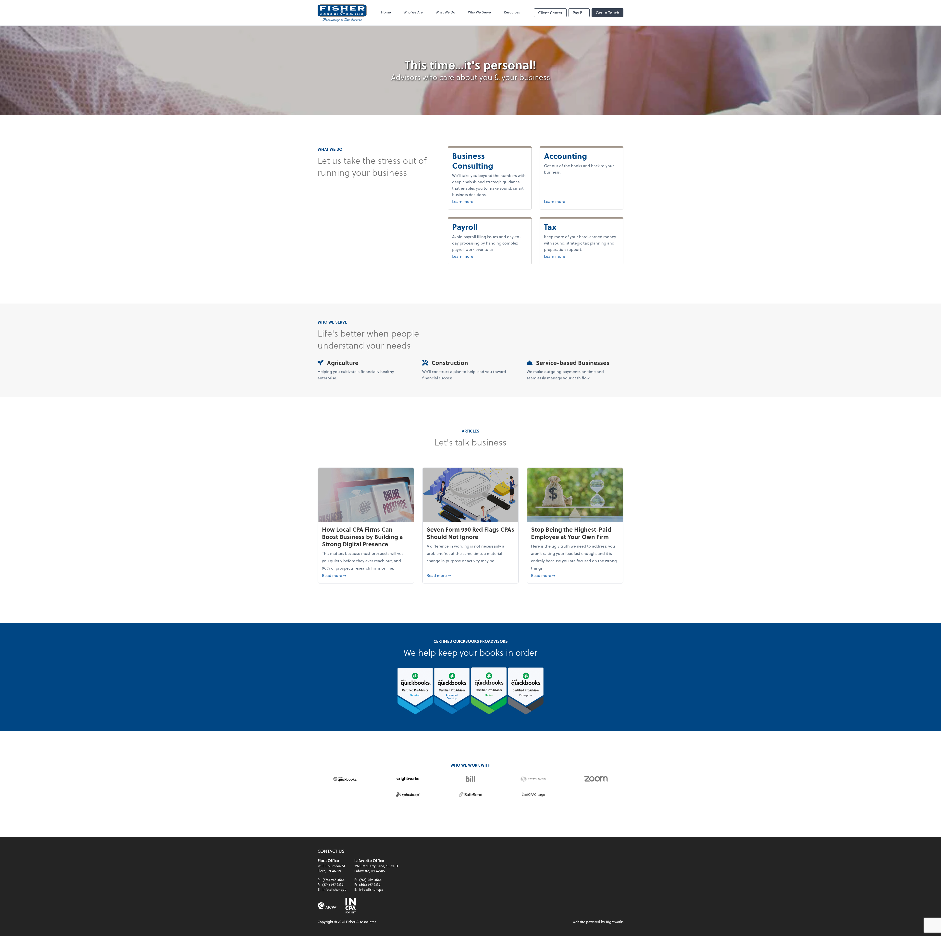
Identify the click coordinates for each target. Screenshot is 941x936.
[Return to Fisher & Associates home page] (342, 13)
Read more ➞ (366, 575)
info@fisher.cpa (334, 889)
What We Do (445, 12)
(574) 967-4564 (333, 879)
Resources (512, 12)
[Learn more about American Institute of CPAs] (327, 905)
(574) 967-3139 (332, 884)
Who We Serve (479, 12)
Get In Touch (607, 12)
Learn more (475, 201)
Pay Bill (579, 12)
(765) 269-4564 (370, 879)
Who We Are (413, 12)
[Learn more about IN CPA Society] (350, 905)
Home (386, 12)
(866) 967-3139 (369, 884)
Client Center (550, 12)
